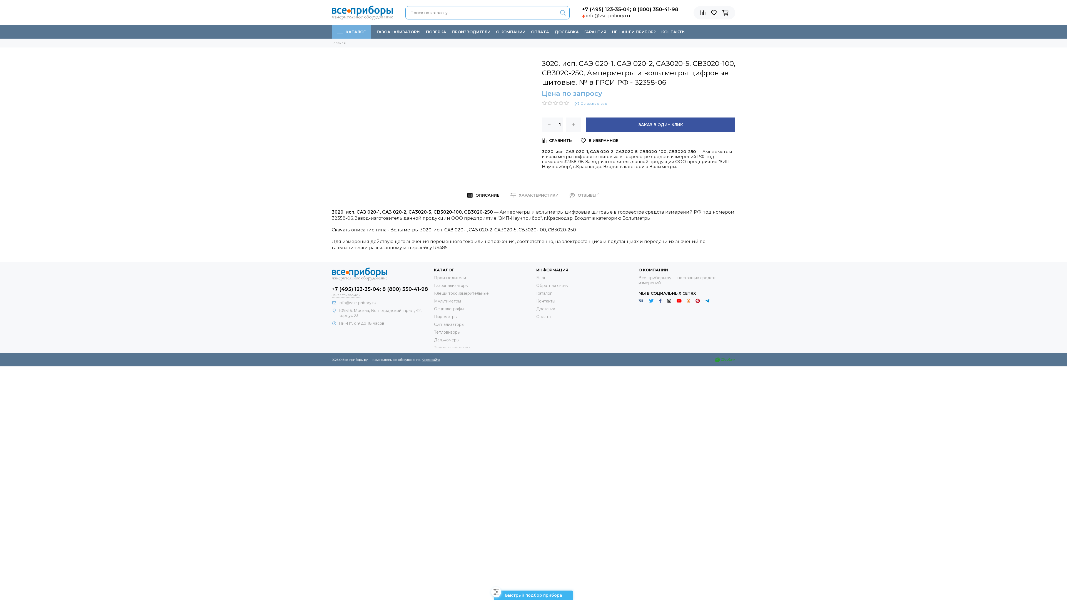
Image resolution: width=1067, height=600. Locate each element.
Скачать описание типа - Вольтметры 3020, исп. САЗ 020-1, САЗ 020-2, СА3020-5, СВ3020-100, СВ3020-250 (454, 229)
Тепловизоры (447, 332)
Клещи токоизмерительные (461, 293)
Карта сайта (431, 360)
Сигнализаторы (449, 324)
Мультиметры (447, 301)
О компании (510, 31)
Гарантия (595, 31)
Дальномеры (446, 340)
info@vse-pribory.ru (608, 15)
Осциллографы (449, 308)
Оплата (540, 31)
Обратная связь (552, 285)
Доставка (567, 31)
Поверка (436, 31)
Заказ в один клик (661, 124)
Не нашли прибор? (634, 31)
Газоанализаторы (398, 31)
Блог (541, 277)
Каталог (356, 31)
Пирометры (445, 316)
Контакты (673, 31)
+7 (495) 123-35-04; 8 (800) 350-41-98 (630, 9)
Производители (471, 31)
